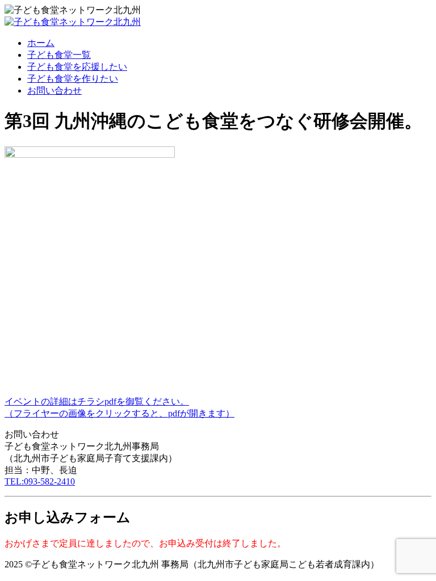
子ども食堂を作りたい (72, 78)
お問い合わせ (54, 90)
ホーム (40, 43)
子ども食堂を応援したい (77, 66)
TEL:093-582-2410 (40, 481)
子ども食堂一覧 (59, 55)
